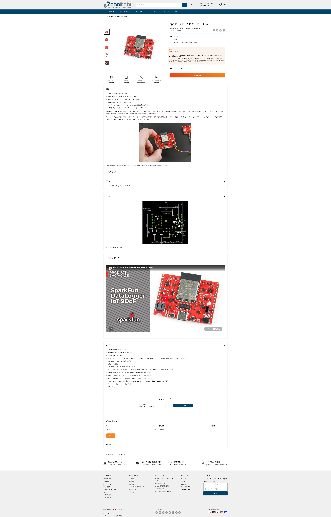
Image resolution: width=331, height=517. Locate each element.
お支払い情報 (107, 495)
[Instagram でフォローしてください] (163, 512)
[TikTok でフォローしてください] (173, 512)
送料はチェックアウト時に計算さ (184, 42)
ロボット (183, 484)
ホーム (105, 16)
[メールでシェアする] (224, 30)
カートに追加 (197, 75)
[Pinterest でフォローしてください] (166, 512)
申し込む (215, 493)
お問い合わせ (107, 497)
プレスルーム (133, 492)
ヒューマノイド (140, 11)
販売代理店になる (160, 483)
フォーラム (184, 479)
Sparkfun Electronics (177, 28)
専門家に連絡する (141, 82)
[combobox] (159, 5)
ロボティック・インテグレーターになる (165, 479)
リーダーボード (185, 489)
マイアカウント (205, 5)
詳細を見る (111, 82)
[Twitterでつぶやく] (220, 30)
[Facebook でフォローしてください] (157, 512)
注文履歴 (106, 481)
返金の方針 (109, 444)
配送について (107, 484)
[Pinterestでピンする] (217, 30)
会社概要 (131, 479)
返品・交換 (106, 487)
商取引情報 (132, 489)
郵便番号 (214, 426)
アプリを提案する (160, 488)
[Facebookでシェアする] (214, 30)
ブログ (183, 481)
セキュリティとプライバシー (137, 487)
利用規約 (131, 484)
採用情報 (131, 481)
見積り (111, 435)
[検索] (184, 5)
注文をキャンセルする (109, 489)
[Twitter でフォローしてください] (160, 512)
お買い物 (112, 11)
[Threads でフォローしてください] (179, 512)
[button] (107, 68)
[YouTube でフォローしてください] (170, 512)
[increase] (187, 69)
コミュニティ (167, 11)
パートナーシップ (155, 11)
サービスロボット (125, 11)
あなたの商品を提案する (162, 486)
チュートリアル (185, 487)
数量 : (171, 68)
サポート (177, 11)
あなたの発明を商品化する (163, 491)
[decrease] (176, 69)
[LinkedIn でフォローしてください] (176, 512)
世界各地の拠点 (107, 509)
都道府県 (161, 426)
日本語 (121, 509)
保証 (104, 492)
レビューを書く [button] (183, 405)
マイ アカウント (108, 479)
